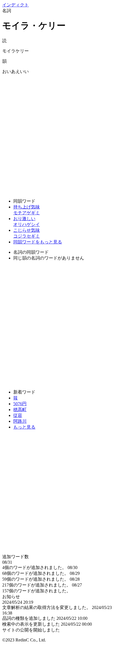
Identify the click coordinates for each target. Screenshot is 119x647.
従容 (17, 415)
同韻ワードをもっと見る (37, 242)
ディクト (15, 4)
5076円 (20, 403)
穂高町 (20, 409)
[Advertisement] (59, 134)
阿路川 (20, 421)
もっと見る (24, 427)
